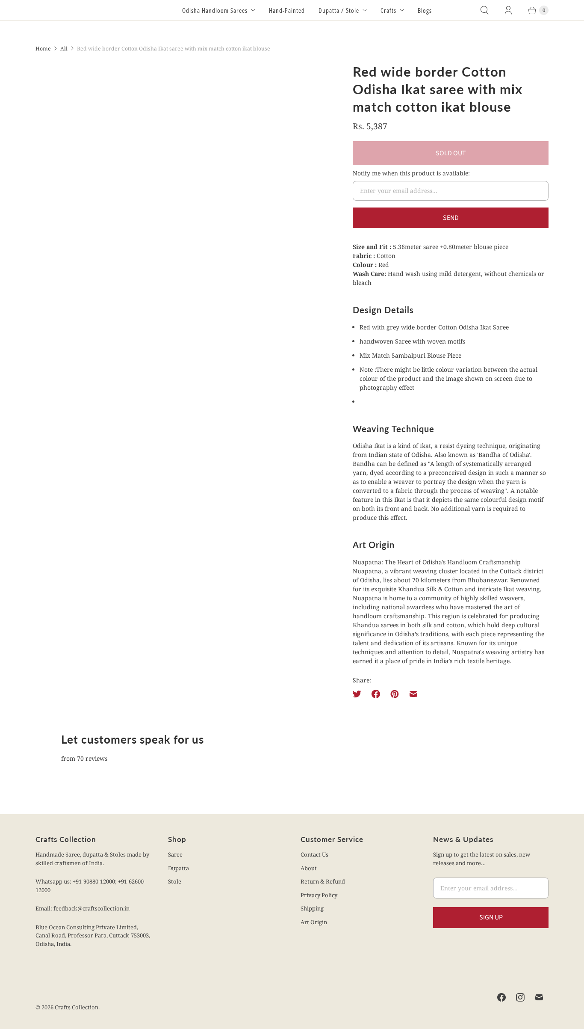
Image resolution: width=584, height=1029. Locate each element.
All (64, 48)
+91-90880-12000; (95, 881)
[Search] (484, 10)
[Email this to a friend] (413, 694)
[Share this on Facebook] (375, 694)
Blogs (425, 10)
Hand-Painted (287, 10)
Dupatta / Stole (339, 10)
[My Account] (508, 10)
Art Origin (314, 922)
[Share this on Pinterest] (394, 694)
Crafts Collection (76, 1007)
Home (43, 48)
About (309, 868)
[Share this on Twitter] (359, 694)
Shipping (312, 908)
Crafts (388, 10)
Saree (175, 854)
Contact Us (314, 854)
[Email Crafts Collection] (539, 997)
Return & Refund (323, 881)
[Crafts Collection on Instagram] (520, 997)
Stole (174, 881)
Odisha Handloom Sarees (215, 10)
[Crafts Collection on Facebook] (501, 997)
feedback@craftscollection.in (91, 908)
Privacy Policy (319, 895)
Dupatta (178, 868)
